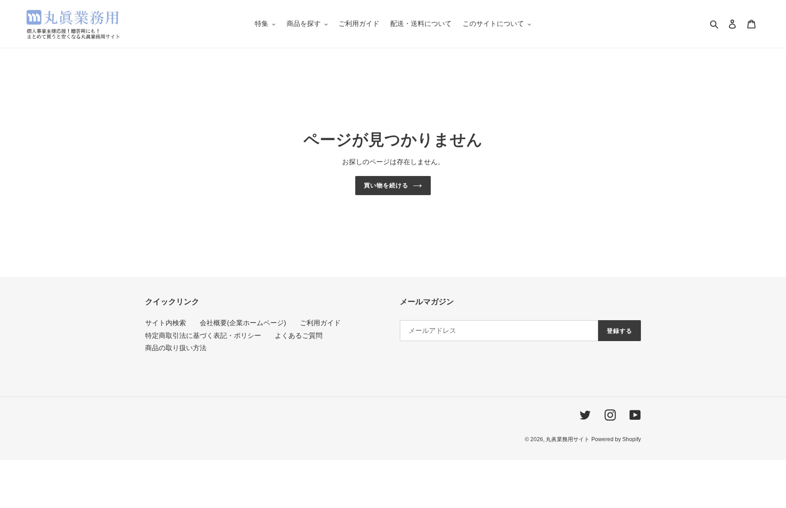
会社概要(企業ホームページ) (243, 323)
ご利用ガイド (320, 323)
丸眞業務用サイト (568, 439)
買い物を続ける (386, 185)
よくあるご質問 (298, 335)
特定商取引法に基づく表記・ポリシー (203, 335)
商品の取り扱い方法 (176, 348)
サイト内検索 (165, 323)
